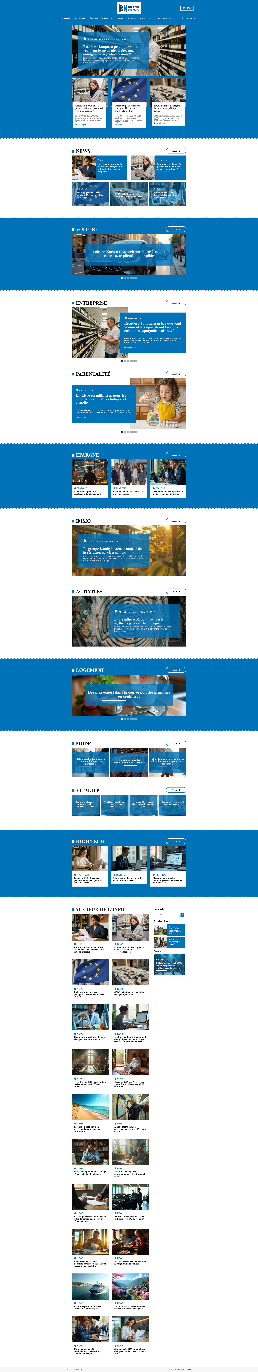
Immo (83, 520)
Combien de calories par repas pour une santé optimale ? (114, 804)
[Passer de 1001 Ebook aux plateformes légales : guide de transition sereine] (90, 858)
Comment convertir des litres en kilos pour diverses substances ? (167, 195)
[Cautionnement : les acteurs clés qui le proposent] (129, 472)
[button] (122, 278)
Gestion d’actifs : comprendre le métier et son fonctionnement (168, 492)
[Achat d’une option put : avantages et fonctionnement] (90, 472)
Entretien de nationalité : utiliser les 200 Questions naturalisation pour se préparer (111, 167)
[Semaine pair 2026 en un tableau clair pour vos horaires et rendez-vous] (130, 1329)
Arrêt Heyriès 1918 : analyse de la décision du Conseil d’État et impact (90, 1084)
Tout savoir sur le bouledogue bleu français (174, 942)
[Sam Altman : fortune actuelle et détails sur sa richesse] (129, 858)
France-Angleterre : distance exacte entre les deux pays (87, 1307)
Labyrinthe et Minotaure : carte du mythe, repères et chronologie (141, 621)
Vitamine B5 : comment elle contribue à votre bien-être (143, 804)
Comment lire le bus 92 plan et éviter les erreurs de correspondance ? (89, 108)
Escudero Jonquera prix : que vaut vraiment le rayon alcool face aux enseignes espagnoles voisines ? (110, 50)
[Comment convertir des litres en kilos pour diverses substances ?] (90, 1017)
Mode (83, 743)
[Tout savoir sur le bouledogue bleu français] (160, 942)
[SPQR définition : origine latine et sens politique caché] (168, 92)
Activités (89, 591)
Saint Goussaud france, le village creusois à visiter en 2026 (175, 931)
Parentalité (93, 373)
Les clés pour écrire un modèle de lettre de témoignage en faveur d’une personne (90, 1219)
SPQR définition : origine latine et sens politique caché (167, 108)
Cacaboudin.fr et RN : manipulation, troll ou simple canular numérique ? (88, 1351)
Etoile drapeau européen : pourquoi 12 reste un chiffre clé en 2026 (128, 108)
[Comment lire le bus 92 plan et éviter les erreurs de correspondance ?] (90, 92)
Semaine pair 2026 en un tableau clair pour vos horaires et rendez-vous (130, 1351)
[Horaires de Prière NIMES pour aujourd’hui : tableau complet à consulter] (130, 1062)
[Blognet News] (129, 8)
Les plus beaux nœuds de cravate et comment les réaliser (129, 761)
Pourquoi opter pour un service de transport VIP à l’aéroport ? (129, 1217)
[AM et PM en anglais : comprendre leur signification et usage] (130, 1152)
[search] (184, 8)
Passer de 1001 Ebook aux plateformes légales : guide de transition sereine (88, 880)
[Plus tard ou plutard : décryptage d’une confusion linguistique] (90, 1152)
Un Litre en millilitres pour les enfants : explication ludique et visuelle (101, 398)
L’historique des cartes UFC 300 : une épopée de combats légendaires (169, 965)
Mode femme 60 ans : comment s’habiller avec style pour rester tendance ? (167, 761)
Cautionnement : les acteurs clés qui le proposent (128, 492)
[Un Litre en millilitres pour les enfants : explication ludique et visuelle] (158, 403)
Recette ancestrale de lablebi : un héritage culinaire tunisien (130, 1262)
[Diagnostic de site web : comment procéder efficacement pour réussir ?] (168, 858)
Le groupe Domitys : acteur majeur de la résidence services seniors (112, 550)
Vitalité (88, 789)
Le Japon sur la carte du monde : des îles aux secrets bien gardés (130, 1307)
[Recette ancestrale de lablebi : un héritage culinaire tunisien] (130, 1242)
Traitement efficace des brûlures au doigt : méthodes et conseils (85, 804)
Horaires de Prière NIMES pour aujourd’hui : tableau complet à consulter (129, 1084)
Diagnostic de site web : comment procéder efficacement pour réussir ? (168, 880)
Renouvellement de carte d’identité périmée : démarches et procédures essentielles (90, 1264)
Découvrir (176, 151)
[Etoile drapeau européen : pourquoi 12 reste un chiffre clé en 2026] (129, 92)
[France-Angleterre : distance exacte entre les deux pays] (90, 1286)
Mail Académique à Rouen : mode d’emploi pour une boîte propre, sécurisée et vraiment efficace (130, 1039)
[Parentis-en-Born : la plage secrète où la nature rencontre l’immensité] (90, 1107)
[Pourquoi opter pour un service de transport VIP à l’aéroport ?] (130, 1197)
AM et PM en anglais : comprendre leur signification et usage (129, 1174)
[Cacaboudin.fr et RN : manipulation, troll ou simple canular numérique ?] (90, 1329)
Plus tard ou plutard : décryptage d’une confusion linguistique (90, 1172)
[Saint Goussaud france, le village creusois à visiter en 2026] (160, 930)
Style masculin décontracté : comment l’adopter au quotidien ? (90, 761)
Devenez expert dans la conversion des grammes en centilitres (129, 694)
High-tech (90, 841)
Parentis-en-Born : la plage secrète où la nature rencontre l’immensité (88, 1129)
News (83, 150)
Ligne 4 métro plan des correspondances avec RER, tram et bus (130, 1129)
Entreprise (94, 39)
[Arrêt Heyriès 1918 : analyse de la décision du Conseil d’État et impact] (90, 1062)
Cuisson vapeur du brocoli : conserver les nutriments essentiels (172, 804)
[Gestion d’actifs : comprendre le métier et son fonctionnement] (168, 472)
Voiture (87, 229)
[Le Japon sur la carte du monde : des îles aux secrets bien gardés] (130, 1286)
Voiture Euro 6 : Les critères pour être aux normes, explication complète (129, 253)
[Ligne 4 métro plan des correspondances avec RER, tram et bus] (130, 1107)
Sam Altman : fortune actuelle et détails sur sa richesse (128, 879)
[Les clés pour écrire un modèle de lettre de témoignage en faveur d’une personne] (90, 1197)
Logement (90, 669)
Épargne (87, 454)
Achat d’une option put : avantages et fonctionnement (87, 492)
